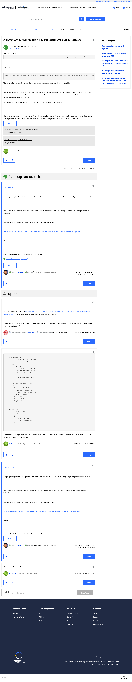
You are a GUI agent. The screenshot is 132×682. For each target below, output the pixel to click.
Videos (41, 617)
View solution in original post (16, 259)
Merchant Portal (19, 617)
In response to (49, 272)
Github (95, 621)
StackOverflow (98, 624)
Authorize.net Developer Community (82, 7)
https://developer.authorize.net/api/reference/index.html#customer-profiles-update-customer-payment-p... (43, 232)
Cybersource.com (73, 613)
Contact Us (71, 617)
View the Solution (16, 49)
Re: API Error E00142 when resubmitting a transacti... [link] (77, 30)
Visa (73, 657)
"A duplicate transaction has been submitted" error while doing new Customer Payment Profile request (114, 80)
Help (117, 7)
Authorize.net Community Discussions (39, 30)
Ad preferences (111, 657)
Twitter (95, 613)
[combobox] (55, 19)
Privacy (98, 657)
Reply (89, 160)
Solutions (42, 621)
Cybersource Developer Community (8, 7)
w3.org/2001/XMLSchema (10, 142)
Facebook (96, 617)
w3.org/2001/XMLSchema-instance (13, 132)
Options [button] (126, 29)
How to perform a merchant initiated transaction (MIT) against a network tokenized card (115, 63)
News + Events (72, 621)
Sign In (127, 7)
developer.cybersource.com (121, 1)
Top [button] (5, 677)
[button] (7, 160)
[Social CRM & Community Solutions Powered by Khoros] (125, 678)
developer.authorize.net (103, 1)
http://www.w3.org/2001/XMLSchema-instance (21, 129)
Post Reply (85, 593)
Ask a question (95, 19)
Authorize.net (86, 657)
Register (16, 613)
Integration (55, 30)
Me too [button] (10, 123)
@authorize (9, 188)
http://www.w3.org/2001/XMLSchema (18, 140)
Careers (70, 624)
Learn (41, 613)
